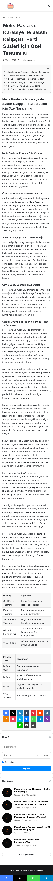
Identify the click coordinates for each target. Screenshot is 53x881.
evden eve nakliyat (34, 870)
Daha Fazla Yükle (26, 855)
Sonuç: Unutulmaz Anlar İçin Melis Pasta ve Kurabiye (30, 89)
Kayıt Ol (26, 768)
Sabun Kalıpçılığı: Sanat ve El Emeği (27, 82)
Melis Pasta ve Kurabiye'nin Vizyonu (26, 75)
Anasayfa (9, 17)
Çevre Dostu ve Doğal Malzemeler (26, 86)
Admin (18, 795)
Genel (17, 17)
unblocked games (18, 870)
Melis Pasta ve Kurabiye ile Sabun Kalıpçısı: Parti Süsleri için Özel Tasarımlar (28, 72)
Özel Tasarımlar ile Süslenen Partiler (27, 79)
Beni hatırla (9, 762)
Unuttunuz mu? (43, 755)
